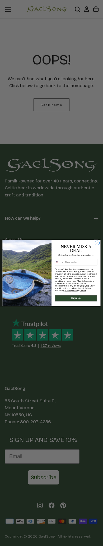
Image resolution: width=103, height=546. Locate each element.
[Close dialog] (97, 243)
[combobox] (59, 262)
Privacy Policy (71, 290)
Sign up (76, 298)
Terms (83, 290)
